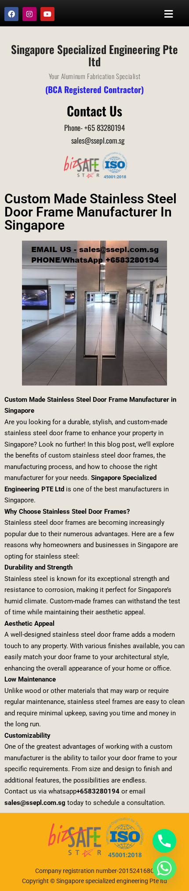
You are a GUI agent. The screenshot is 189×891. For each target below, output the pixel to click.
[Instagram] (29, 14)
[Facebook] (11, 14)
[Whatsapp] (164, 868)
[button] (168, 14)
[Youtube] (47, 14)
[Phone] (164, 841)
